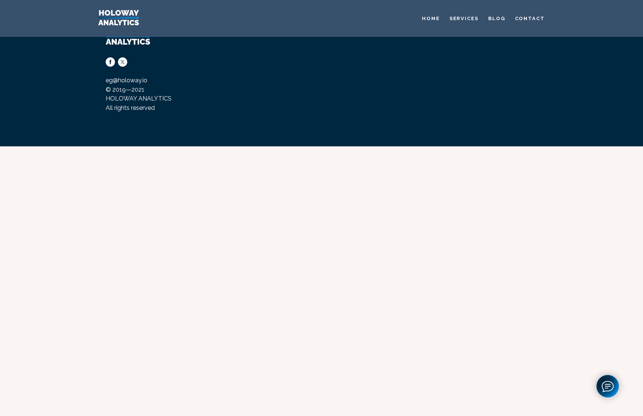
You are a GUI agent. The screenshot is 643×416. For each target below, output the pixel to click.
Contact (530, 18)
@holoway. (128, 80)
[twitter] (122, 62)
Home (431, 18)
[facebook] (110, 62)
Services (464, 18)
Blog (496, 18)
